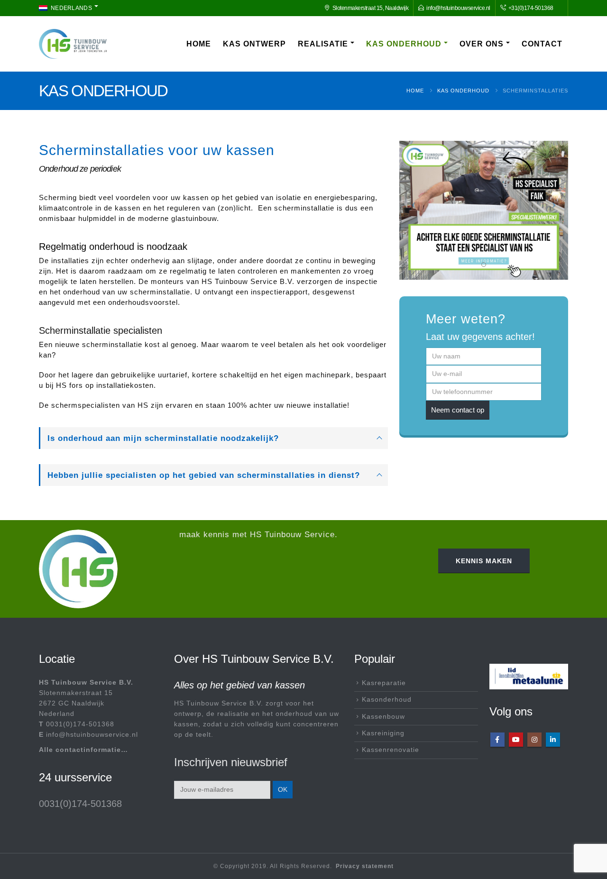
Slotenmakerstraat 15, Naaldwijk (370, 8)
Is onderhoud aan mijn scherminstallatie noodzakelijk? (163, 438)
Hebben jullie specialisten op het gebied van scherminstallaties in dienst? (203, 475)
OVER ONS (482, 44)
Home (198, 44)
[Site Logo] (73, 44)
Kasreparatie (384, 683)
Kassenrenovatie (390, 749)
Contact (542, 44)
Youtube (516, 739)
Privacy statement (365, 866)
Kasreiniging (383, 733)
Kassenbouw (383, 716)
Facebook (497, 739)
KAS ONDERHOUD (403, 44)
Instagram (534, 739)
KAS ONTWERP (254, 44)
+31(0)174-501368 (530, 8)
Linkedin (553, 739)
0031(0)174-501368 (80, 724)
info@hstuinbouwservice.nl (458, 8)
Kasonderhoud (387, 699)
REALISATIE (323, 44)
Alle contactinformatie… (83, 749)
